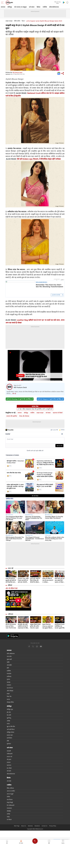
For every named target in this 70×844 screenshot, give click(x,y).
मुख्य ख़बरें (9, 659)
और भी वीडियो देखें (11, 588)
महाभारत (9, 765)
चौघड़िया (9, 811)
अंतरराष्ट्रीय (9, 665)
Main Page (16, 826)
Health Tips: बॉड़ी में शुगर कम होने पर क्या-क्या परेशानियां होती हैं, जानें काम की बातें (23, 580)
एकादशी (9, 751)
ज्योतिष (45, 7)
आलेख (8, 721)
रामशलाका (9, 808)
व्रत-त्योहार (9, 768)
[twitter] (33, 646)
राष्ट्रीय (8, 662)
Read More (20, 375)
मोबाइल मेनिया (10, 702)
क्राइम (8, 693)
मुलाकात (9, 743)
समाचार (3, 7)
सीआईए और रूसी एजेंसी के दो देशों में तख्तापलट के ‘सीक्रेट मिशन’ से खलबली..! (23, 626)
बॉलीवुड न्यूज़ (10, 709)
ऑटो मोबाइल (10, 691)
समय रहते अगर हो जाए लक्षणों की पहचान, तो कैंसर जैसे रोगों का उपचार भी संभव (60, 580)
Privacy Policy (52, 826)
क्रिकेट (38, 7)
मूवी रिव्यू (9, 718)
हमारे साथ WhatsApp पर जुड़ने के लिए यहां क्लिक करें (19, 399)
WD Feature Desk (17, 72)
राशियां (8, 796)
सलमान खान (10, 735)
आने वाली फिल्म (11, 729)
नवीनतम (10, 614)
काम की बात (10, 688)
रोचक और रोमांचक (24, 416)
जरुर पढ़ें (10, 568)
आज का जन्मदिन (11, 791)
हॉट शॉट (9, 712)
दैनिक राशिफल (10, 788)
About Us (23, 826)
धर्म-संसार (31, 7)
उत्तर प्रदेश (9, 656)
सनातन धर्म (9, 756)
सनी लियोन (9, 738)
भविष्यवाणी (9, 754)
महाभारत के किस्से (57, 413)
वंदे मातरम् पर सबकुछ (20, 7)
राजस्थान (9, 685)
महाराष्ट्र (8, 682)
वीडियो (10, 585)
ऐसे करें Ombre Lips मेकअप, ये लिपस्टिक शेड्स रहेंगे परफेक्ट (39, 159)
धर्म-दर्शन (9, 771)
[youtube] (36, 646)
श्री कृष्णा (9, 759)
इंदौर (8, 668)
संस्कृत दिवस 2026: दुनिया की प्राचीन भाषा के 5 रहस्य (35, 626)
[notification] (67, 2)
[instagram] (40, 646)
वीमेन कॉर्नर (17, 21)
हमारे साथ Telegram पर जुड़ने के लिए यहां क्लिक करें (50, 399)
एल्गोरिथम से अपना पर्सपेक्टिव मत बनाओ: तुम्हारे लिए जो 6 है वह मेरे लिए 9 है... (60, 626)
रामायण (8, 762)
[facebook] (29, 646)
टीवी (8, 741)
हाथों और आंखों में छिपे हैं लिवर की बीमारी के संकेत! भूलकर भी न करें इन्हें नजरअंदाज (35, 580)
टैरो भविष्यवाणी (10, 805)
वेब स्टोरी (9, 715)
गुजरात (8, 679)
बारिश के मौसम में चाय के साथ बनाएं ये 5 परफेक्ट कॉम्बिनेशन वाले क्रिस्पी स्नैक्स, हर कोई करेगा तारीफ (47, 580)
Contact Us (44, 826)
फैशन (23, 21)
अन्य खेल (9, 781)
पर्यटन (8, 723)
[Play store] (64, 2)
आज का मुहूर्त (10, 794)
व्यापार (8, 699)
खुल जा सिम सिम (11, 726)
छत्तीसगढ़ (9, 676)
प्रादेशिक (9, 671)
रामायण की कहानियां (11, 416)
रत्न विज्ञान (9, 819)
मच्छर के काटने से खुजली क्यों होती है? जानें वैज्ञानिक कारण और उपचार (11, 580)
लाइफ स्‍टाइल (9, 21)
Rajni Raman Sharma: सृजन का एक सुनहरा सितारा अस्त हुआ (47, 626)
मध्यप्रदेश (9, 673)
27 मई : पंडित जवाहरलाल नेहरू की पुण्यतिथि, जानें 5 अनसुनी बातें (35, 409)
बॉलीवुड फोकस (10, 732)
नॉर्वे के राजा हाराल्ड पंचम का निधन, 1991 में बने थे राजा (11, 626)
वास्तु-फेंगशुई (10, 802)
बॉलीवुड (10, 7)
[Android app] (13, 636)
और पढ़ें (14, 393)
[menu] (2, 2)
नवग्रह (8, 817)
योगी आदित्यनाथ (11, 653)
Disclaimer (37, 826)
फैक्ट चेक (9, 696)
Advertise (30, 826)
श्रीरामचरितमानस (54, 7)
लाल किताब (9, 799)
